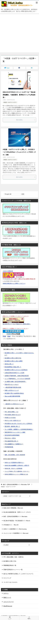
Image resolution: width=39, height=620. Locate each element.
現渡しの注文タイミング (12, 390)
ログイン (6, 593)
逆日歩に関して (9, 364)
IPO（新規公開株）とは (11, 412)
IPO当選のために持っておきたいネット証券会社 (18, 423)
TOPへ (29, 618)
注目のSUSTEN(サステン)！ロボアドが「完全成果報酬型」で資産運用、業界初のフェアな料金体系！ (19, 94)
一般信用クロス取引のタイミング (14, 404)
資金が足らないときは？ (12, 384)
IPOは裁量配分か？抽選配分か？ (14, 444)
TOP (16, 484)
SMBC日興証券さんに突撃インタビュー (14, 283)
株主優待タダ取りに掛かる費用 (13, 361)
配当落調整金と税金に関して (13, 367)
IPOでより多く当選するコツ (13, 420)
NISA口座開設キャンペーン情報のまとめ (16, 474)
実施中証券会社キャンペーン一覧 (12, 569)
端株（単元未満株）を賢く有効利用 (15, 455)
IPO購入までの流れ (10, 417)
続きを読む (19, 120)
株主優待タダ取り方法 (9, 561)
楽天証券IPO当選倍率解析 (12, 435)
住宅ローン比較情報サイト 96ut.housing (14, 529)
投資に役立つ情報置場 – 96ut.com (13, 508)
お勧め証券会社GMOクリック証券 (14, 372)
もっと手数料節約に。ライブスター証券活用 (17, 378)
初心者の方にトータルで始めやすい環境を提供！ (17, 324)
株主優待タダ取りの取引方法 (13, 358)
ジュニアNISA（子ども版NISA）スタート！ (17, 471)
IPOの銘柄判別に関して (11, 441)
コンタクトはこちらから (10, 582)
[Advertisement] (19, 33)
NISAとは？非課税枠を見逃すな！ (14, 462)
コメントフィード (8, 601)
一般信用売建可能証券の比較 (13, 387)
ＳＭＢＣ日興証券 (8, 271)
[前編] (4, 336)
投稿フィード (7, 597)
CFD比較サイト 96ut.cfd (10, 525)
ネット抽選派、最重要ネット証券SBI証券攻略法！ (19, 429)
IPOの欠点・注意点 (10, 438)
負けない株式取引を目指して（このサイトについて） (18, 573)
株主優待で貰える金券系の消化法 (14, 393)
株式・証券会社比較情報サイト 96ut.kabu (15, 516)
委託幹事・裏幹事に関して (12, 426)
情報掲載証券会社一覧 (9, 565)
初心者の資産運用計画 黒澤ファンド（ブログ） (17, 512)
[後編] (9, 336)
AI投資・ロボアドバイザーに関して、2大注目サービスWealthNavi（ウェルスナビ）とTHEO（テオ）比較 (19, 152)
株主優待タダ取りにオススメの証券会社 (16, 370)
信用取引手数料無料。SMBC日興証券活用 (17, 375)
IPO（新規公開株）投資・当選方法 (13, 557)
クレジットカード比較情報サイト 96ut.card (15, 533)
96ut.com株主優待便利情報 (12, 396)
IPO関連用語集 (9, 447)
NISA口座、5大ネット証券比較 (13, 468)
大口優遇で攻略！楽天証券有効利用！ (15, 381)
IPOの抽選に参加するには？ (13, 414)
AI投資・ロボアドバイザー (10, 102)
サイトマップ (7, 578)
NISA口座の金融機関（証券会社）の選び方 (17, 465)
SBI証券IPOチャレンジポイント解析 (15, 432)
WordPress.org (7, 606)
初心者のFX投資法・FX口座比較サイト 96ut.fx (16, 520)
